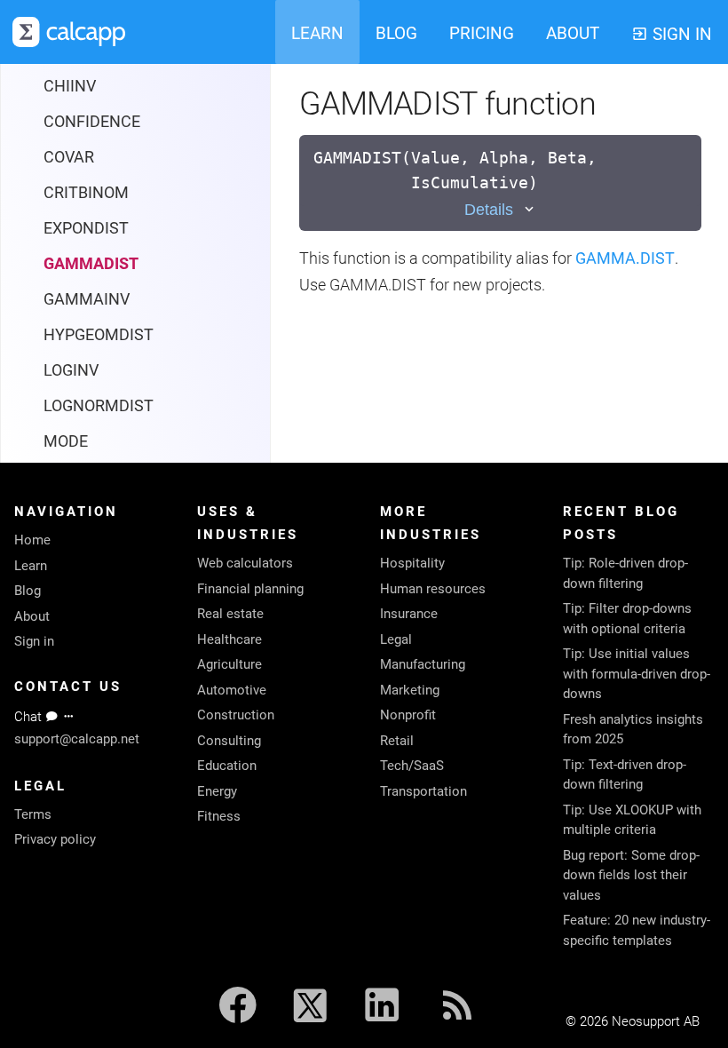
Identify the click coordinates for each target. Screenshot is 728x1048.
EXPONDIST (86, 227)
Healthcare (229, 639)
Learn (30, 566)
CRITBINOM (86, 192)
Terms (32, 814)
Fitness (219, 816)
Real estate (230, 614)
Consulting (229, 741)
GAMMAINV (87, 299)
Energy (217, 791)
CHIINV (70, 85)
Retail (397, 741)
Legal (396, 639)
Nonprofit (408, 715)
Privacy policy (55, 839)
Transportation (423, 791)
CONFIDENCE (92, 121)
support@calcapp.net (76, 739)
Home (32, 540)
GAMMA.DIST (625, 258)
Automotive (231, 690)
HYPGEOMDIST (99, 334)
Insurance (409, 614)
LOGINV (71, 370)
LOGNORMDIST (99, 405)
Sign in (34, 641)
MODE (66, 441)
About (32, 616)
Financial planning (250, 589)
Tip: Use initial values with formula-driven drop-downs (636, 674)
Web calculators (245, 563)
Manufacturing (422, 664)
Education (227, 766)
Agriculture (229, 664)
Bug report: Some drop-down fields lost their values (631, 875)
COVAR (69, 156)
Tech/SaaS (412, 766)
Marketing (409, 690)
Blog (27, 591)
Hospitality (412, 563)
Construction (235, 715)
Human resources (433, 589)
